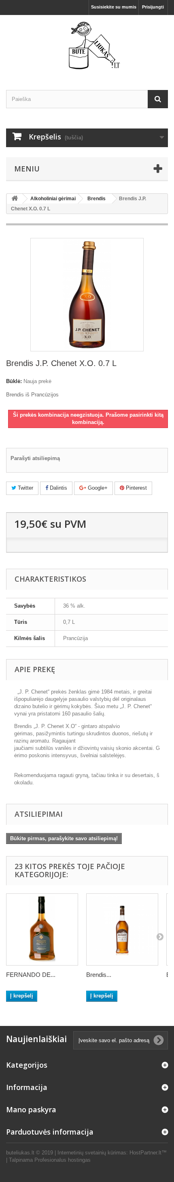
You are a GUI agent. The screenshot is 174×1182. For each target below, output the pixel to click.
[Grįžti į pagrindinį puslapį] (14, 199)
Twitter (24, 488)
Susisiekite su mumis (113, 6)
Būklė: (14, 381)
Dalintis (57, 488)
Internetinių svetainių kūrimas (91, 1153)
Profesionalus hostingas (62, 1160)
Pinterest (135, 488)
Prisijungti (153, 6)
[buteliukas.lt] (87, 45)
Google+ (97, 488)
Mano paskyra (31, 1109)
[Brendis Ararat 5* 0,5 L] (122, 929)
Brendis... (98, 974)
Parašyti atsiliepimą (35, 458)
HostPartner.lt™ (148, 1153)
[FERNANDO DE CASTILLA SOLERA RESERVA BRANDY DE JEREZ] (42, 929)
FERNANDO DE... (30, 974)
